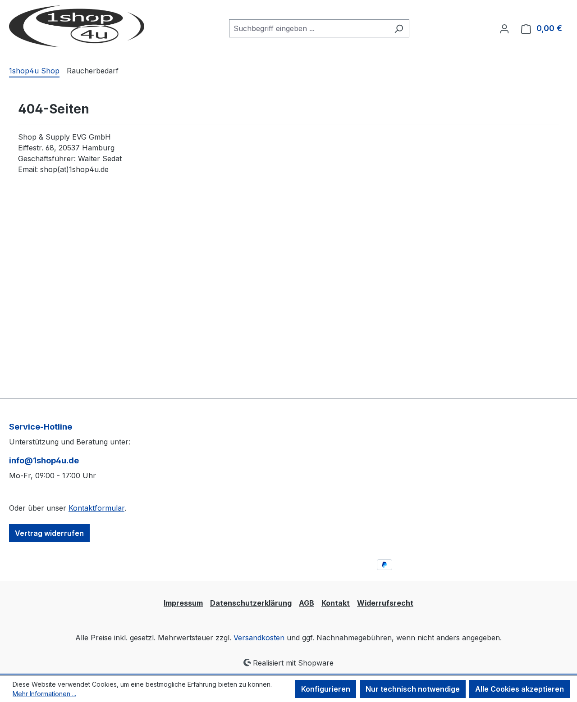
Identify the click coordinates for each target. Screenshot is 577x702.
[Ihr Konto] (504, 28)
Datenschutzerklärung (251, 602)
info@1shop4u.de (44, 460)
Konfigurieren (325, 688)
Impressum (183, 602)
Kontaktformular (96, 507)
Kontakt (335, 602)
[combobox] (309, 28)
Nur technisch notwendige (413, 688)
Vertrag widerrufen (49, 533)
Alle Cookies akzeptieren (519, 688)
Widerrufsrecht (385, 602)
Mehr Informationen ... (44, 693)
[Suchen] (398, 28)
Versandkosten (259, 637)
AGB (306, 602)
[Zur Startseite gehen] (76, 26)
